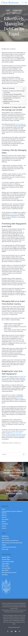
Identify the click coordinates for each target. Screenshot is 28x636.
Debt (8, 10)
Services (4, 517)
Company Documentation (9, 547)
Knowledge (17, 10)
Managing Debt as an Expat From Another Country (12, 98)
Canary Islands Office (8, 561)
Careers (4, 526)
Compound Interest (20, 434)
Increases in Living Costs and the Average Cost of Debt (13, 91)
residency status (16, 341)
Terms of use (5, 538)
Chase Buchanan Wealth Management (12, 431)
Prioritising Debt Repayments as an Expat (14, 96)
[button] (26, 2)
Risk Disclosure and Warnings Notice (12, 542)
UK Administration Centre (9, 572)
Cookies (4, 545)
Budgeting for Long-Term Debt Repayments (11, 102)
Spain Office (5, 570)
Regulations (5, 536)
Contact (4, 528)
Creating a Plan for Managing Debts (13, 94)
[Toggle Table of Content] (23, 88)
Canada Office (6, 559)
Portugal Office (6, 568)
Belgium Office (6, 557)
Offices (4, 521)
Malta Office (5, 566)
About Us (4, 515)
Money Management (14, 13)
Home (3, 509)
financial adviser (13, 214)
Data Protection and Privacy (10, 540)
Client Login (5, 549)
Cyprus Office (5, 563)
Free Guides (5, 519)
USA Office (5, 574)
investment (20, 398)
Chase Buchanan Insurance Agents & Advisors (12, 512)
